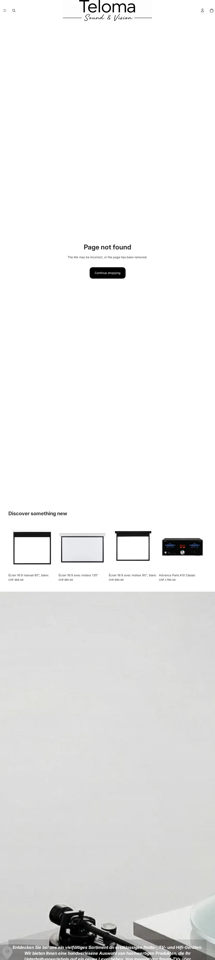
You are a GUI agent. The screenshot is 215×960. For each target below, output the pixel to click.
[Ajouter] (49, 565)
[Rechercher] (13, 10)
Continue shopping (108, 273)
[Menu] (5, 10)
